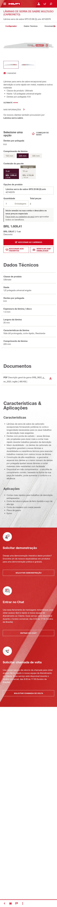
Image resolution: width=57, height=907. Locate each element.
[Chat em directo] (17, 903)
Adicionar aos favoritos (16, 250)
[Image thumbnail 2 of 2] (27, 64)
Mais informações (12, 109)
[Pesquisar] (51, 4)
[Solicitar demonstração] (10, 903)
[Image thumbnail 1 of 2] (11, 64)
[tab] (11, 26)
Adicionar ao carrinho (30, 242)
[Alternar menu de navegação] (5, 4)
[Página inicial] (14, 3)
